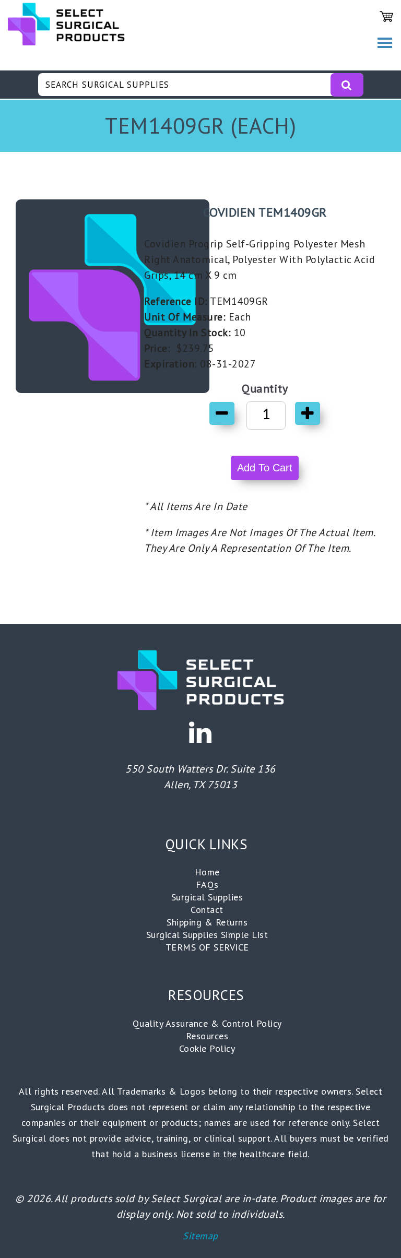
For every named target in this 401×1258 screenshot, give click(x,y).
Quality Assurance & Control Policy (207, 1023)
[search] (347, 85)
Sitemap (200, 1236)
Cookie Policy (207, 1048)
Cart (386, 16)
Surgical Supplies (207, 897)
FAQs (207, 885)
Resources (207, 1036)
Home (207, 872)
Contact (207, 910)
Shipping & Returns (207, 922)
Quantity (265, 388)
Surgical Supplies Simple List (207, 935)
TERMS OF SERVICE (207, 947)
